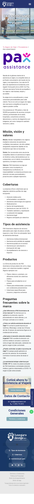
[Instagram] (15, 465)
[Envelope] (12, 465)
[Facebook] (21, 465)
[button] (30, 4)
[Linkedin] (18, 465)
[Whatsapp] (31, 412)
